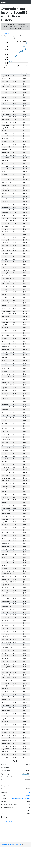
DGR (18, 33)
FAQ (21, 844)
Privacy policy (14, 844)
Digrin (3, 2)
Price (12, 33)
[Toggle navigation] (27, 2)
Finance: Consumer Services (21, 798)
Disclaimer (5, 844)
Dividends (6, 33)
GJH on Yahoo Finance (10, 821)
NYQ (28, 792)
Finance (27, 795)
